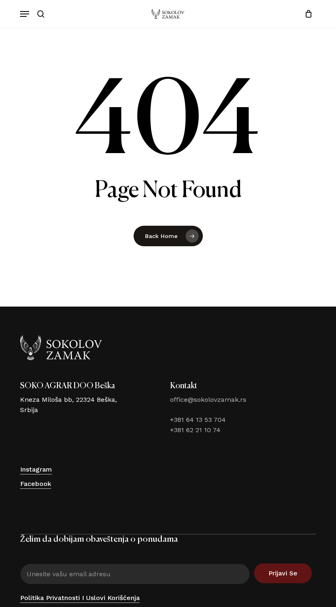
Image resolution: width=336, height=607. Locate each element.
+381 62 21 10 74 (195, 430)
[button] (24, 14)
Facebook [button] (35, 484)
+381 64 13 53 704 (198, 420)
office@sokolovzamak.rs (208, 399)
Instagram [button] (36, 469)
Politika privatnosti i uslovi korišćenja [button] (80, 598)
